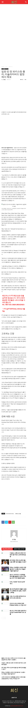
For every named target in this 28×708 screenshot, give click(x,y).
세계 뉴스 (11, 66)
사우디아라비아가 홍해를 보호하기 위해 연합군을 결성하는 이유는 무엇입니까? (13, 677)
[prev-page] (2, 618)
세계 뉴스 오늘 (18, 513)
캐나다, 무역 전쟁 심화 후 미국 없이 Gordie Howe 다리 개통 (18, 612)
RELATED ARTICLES (7, 549)
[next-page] (5, 618)
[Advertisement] (14, 20)
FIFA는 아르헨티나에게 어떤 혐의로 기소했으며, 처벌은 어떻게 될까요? (18, 569)
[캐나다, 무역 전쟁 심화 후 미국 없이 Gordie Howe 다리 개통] (5, 612)
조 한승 (4, 79)
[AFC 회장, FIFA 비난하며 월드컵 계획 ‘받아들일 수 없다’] (5, 562)
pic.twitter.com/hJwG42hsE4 (13, 305)
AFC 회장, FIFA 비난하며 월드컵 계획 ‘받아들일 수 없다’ (13, 668)
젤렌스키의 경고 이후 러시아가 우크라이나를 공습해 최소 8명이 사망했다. (13, 658)
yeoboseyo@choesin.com (17, 705)
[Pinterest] (9, 522)
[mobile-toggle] (2, 2)
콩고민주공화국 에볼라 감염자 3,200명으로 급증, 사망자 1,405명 (18, 590)
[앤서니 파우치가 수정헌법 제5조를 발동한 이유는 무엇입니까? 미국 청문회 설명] (5, 576)
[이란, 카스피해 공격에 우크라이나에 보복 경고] (5, 598)
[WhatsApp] (13, 522)
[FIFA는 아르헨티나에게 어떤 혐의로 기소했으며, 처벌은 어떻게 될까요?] (5, 569)
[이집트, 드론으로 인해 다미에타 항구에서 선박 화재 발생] (5, 554)
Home (2, 66)
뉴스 (6, 66)
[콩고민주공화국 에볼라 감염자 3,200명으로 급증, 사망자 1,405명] (5, 590)
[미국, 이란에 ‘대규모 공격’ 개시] (5, 583)
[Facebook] (2, 522)
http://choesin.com (14, 541)
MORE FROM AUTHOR (19, 549)
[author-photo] (14, 537)
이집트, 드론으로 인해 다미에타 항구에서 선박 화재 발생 (18, 554)
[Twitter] (6, 522)
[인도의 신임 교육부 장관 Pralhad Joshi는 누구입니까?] (5, 605)
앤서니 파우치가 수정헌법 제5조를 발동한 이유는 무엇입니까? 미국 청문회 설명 (18, 576)
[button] (26, 2)
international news (10, 513)
